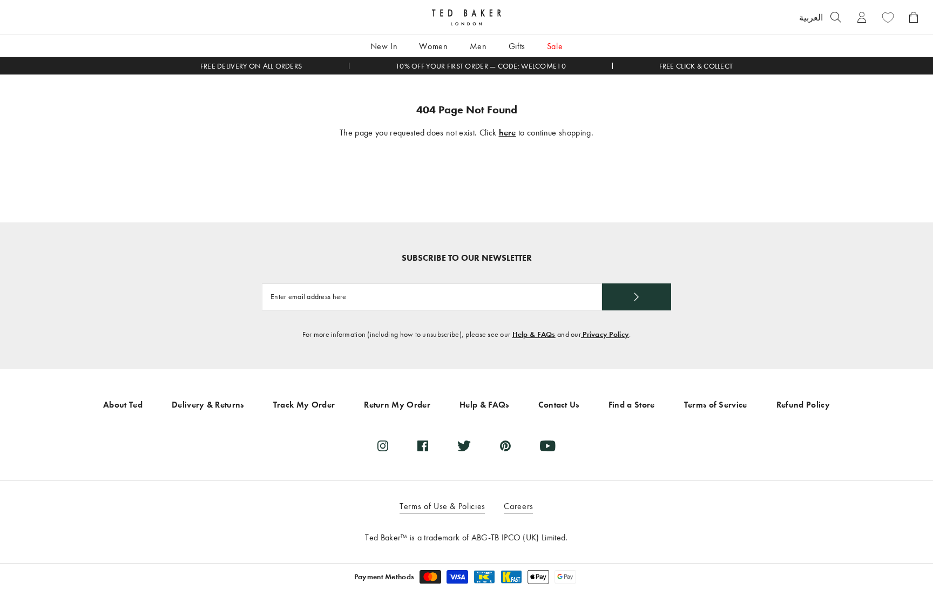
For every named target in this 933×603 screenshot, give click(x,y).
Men (478, 46)
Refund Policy (803, 404)
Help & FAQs (534, 334)
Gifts (517, 46)
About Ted (123, 404)
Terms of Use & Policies (442, 506)
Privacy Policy (605, 334)
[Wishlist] (887, 17)
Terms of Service (715, 404)
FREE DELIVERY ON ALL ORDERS (251, 66)
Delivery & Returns (208, 404)
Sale (555, 46)
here (507, 132)
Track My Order (304, 404)
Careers (518, 506)
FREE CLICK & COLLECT (696, 66)
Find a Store (632, 404)
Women (433, 46)
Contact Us (558, 404)
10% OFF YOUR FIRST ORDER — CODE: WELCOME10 (480, 66)
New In (384, 46)
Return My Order (397, 404)
